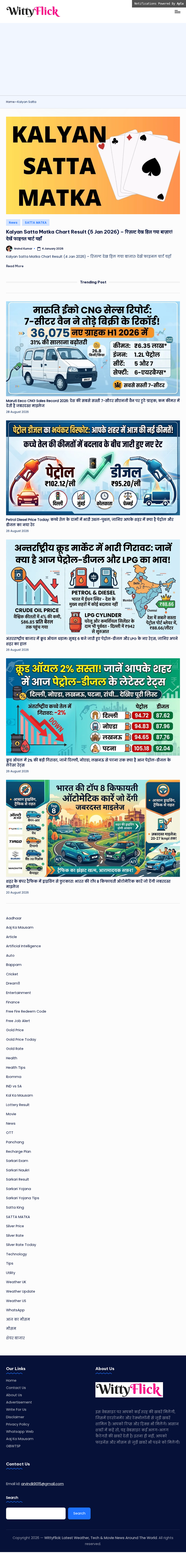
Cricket (12, 974)
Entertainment (18, 992)
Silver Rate (15, 1235)
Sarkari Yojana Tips (22, 1198)
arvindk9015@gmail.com (42, 1483)
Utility (10, 1272)
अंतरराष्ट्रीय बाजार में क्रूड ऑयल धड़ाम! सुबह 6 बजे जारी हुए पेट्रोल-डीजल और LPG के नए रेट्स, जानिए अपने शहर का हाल (92, 641)
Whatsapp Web (20, 1431)
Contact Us (16, 1387)
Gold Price (15, 1030)
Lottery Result (18, 1104)
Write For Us (16, 1409)
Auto (10, 955)
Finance (13, 1002)
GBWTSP (13, 1446)
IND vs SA (14, 1086)
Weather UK (16, 1282)
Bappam (14, 964)
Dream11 (13, 983)
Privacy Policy (17, 1424)
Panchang (15, 1142)
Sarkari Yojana (18, 1188)
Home (10, 102)
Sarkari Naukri (17, 1170)
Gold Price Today (21, 1039)
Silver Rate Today (21, 1244)
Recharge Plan (18, 1151)
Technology (16, 1254)
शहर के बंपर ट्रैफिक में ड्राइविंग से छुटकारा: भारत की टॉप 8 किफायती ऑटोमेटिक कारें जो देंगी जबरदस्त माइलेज (88, 884)
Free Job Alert (18, 1020)
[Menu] (177, 11)
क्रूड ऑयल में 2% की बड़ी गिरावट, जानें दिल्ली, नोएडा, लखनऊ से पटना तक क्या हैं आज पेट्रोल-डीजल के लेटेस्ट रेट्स (88, 763)
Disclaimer (15, 1417)
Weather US (16, 1300)
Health (11, 1058)
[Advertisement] (93, 59)
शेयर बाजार (15, 1338)
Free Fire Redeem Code (26, 1011)
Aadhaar (14, 918)
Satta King (15, 1207)
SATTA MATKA (35, 222)
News (13, 222)
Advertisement (19, 1402)
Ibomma (13, 1076)
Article (11, 936)
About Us (14, 1395)
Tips (9, 1263)
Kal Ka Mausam (19, 1095)
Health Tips (15, 1067)
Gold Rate (14, 1048)
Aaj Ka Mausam (19, 927)
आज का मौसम (18, 1319)
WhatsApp (15, 1310)
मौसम (11, 1328)
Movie (11, 1114)
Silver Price (15, 1226)
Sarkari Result (17, 1179)
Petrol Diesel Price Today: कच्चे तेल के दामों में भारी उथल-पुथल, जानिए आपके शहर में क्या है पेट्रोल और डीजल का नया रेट (89, 522)
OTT (9, 1132)
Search (12, 1497)
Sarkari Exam (17, 1160)
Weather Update (20, 1291)
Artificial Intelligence (23, 946)
